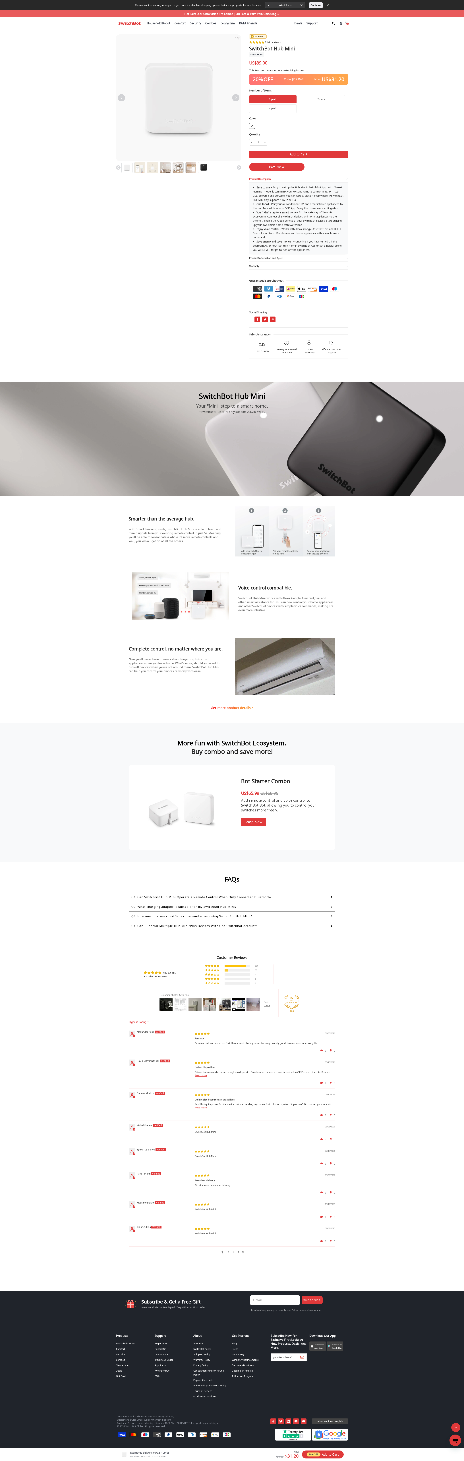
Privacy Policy (200, 1365)
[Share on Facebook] (257, 319)
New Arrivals (123, 1365)
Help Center (161, 1343)
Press (235, 1349)
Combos (120, 1359)
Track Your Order (164, 1359)
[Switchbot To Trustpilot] (293, 1439)
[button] (257, 42)
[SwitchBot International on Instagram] (288, 1421)
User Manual (161, 1354)
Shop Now (253, 821)
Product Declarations (204, 1396)
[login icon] (341, 23)
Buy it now (276, 167)
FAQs (157, 1376)
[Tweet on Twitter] (265, 319)
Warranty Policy (201, 1359)
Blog (234, 1343)
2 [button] (228, 1251)
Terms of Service (202, 1391)
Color (252, 118)
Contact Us (160, 1349)
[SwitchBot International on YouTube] (296, 1421)
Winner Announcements (245, 1359)
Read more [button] (201, 1075)
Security (120, 1354)
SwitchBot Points (202, 1349)
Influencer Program (243, 1376)
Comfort (120, 1349)
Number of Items (260, 90)
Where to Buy (162, 1370)
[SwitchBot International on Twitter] (281, 1421)
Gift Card (121, 1376)
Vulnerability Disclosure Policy (209, 1385)
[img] (202, 1033)
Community (238, 1354)
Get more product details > (232, 708)
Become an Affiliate (242, 1370)
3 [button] (234, 1251)
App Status (160, 1365)
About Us (198, 1343)
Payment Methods (203, 1380)
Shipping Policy (201, 1354)
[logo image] (129, 23)
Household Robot (125, 1343)
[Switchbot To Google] (330, 1439)
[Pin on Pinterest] (273, 319)
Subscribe (312, 1300)
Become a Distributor (243, 1365)
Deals (119, 1370)
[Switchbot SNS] (303, 1421)
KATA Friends (248, 23)
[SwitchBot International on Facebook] (273, 1421)
